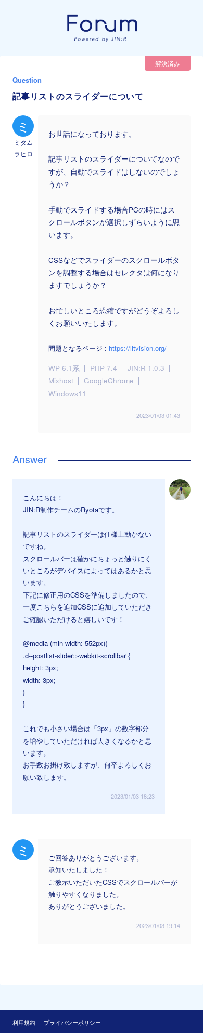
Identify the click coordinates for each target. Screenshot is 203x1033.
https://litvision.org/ (138, 348)
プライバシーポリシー (72, 1022)
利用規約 (23, 1022)
